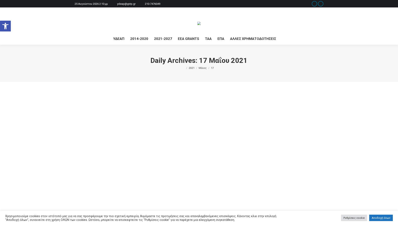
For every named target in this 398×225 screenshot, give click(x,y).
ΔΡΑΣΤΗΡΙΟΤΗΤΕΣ (98, 181)
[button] (5, 26)
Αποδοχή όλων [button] (381, 217)
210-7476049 (152, 3)
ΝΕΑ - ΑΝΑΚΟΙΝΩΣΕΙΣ (123, 181)
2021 (83, 181)
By (143, 181)
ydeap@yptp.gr (126, 3)
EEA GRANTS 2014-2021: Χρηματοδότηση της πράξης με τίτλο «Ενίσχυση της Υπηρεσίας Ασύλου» (174, 174)
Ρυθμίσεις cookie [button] (354, 217)
